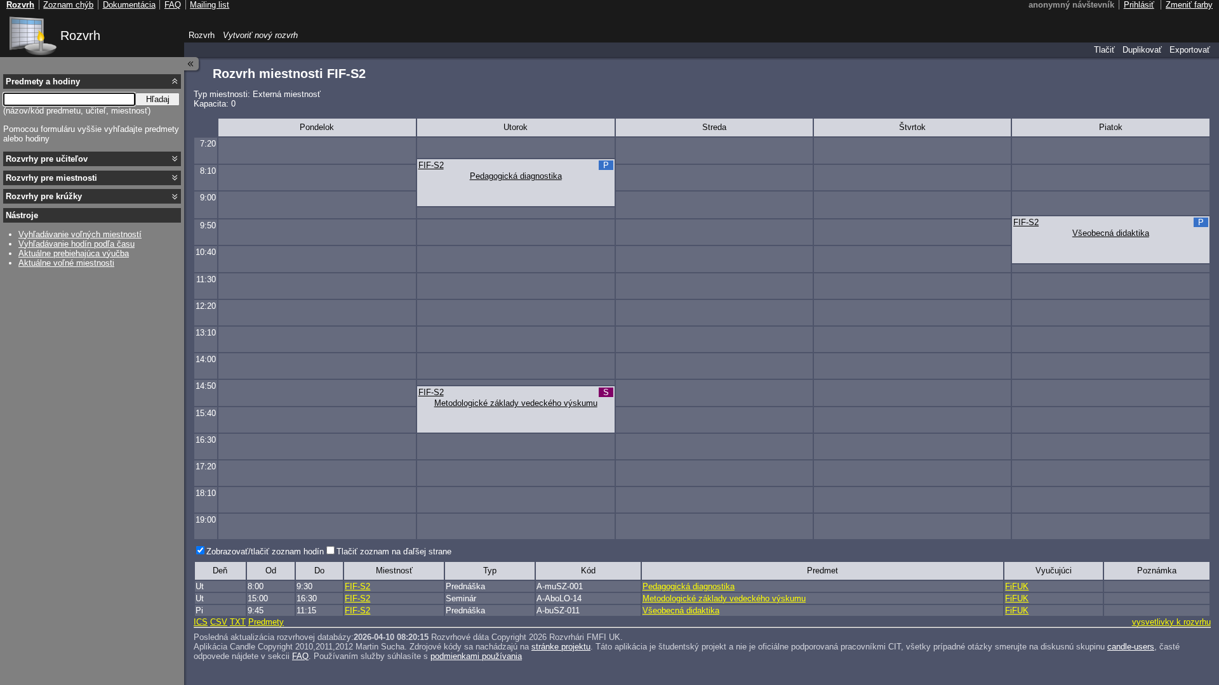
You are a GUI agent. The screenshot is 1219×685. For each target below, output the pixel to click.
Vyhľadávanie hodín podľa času (76, 244)
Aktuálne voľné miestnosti (66, 263)
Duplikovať (1142, 50)
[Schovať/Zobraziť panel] (191, 63)
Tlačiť (1104, 50)
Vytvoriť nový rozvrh (260, 35)
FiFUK (1017, 586)
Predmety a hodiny (43, 81)
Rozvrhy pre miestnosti (51, 178)
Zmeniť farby (1189, 5)
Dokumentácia (129, 5)
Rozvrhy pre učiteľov (47, 159)
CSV (218, 622)
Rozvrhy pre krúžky (44, 196)
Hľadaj (158, 99)
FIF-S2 (431, 165)
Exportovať (1189, 50)
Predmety (266, 622)
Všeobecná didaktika (1110, 233)
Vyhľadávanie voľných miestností (80, 234)
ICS (201, 622)
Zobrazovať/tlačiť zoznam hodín (265, 551)
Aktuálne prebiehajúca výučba (73, 253)
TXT (238, 622)
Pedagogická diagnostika (516, 176)
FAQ (300, 656)
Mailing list (209, 5)
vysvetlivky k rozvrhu (1171, 622)
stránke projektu (560, 646)
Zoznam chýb (68, 5)
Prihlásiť (1139, 5)
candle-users (1130, 646)
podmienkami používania (476, 656)
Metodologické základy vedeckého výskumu (515, 403)
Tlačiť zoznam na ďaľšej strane (393, 551)
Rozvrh (80, 35)
